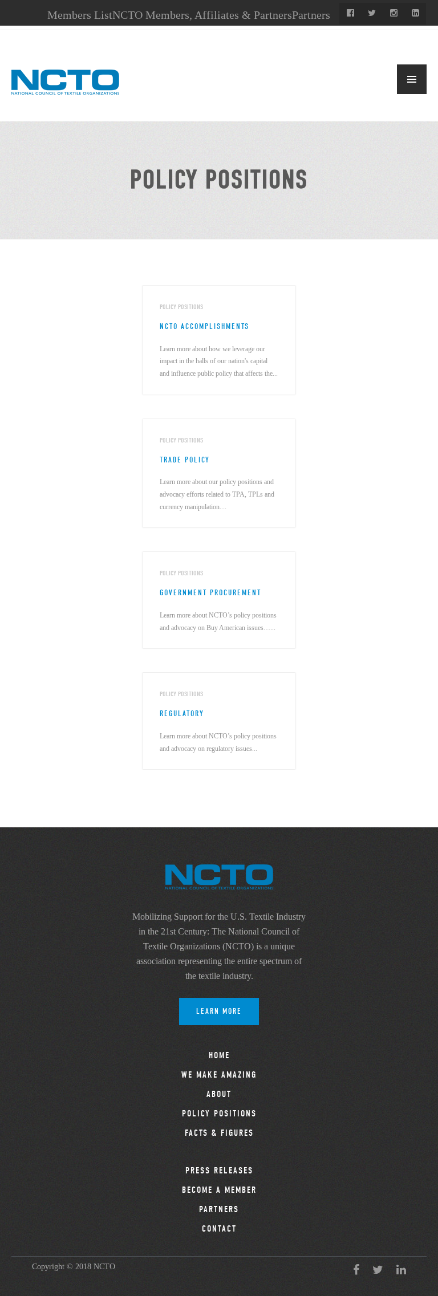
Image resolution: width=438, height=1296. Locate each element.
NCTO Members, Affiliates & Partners (202, 15)
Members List (79, 15)
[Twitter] (372, 14)
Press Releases (219, 1170)
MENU (412, 79)
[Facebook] (350, 14)
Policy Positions (219, 1113)
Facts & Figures (219, 1133)
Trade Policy (185, 460)
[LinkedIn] (415, 14)
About (219, 1094)
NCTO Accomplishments (204, 326)
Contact (219, 1229)
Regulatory (182, 713)
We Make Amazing (219, 1075)
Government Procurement (210, 593)
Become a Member (219, 1190)
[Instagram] (393, 14)
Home (219, 1055)
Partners (311, 15)
